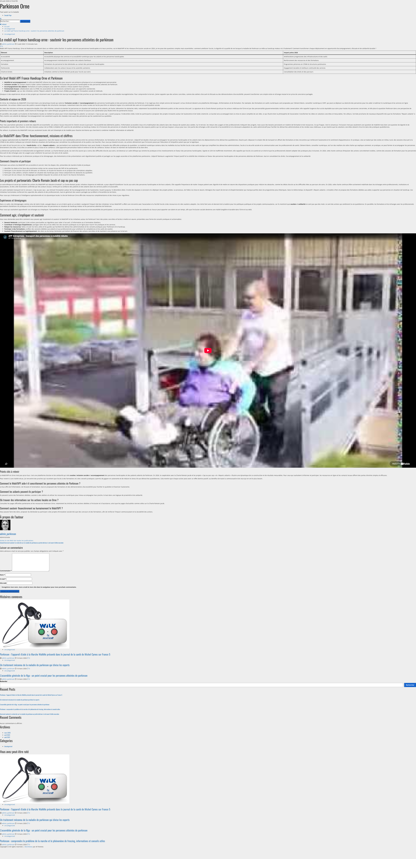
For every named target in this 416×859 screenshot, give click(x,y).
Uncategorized (9, 34)
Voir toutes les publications (23, 541)
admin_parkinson (8, 44)
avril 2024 (7, 735)
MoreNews (28, 847)
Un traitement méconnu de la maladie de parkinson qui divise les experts (35, 665)
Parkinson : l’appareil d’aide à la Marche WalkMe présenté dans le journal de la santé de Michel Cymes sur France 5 (55, 654)
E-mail (3, 579)
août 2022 (7, 737)
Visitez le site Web (7, 541)
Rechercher (3, 681)
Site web (3, 583)
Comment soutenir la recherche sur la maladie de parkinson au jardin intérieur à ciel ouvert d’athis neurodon (29, 714)
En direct (3, 24)
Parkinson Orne (14, 6)
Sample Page (7, 15)
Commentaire (6, 571)
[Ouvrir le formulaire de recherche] (0, 19)
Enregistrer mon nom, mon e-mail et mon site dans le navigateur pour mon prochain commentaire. (39, 587)
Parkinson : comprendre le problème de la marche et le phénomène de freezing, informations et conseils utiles (30, 709)
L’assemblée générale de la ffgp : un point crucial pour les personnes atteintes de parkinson (43, 675)
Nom (2, 575)
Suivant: (31, 543)
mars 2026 (7, 733)
